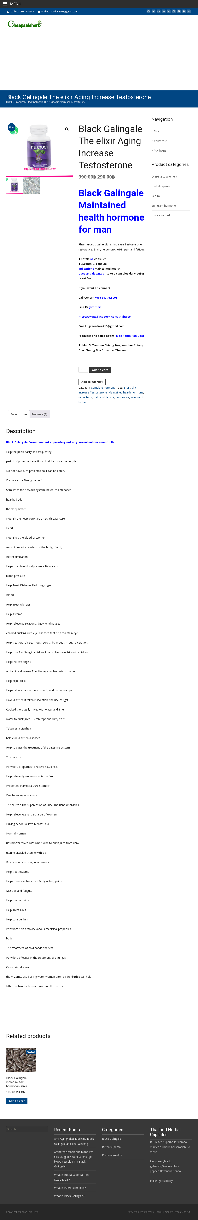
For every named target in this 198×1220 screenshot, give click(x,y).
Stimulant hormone (103, 387)
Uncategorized (161, 215)
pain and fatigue (104, 397)
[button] (66, 129)
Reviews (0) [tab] (39, 414)
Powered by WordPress (141, 1212)
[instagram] (174, 13)
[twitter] (153, 13)
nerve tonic (85, 397)
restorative (122, 397)
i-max (166, 1212)
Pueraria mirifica (112, 1155)
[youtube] (158, 13)
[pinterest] (184, 13)
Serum (156, 196)
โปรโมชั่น (160, 150)
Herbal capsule (161, 186)
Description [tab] (19, 414)
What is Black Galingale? (69, 1196)
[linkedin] (189, 13)
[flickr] (164, 13)
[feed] (169, 13)
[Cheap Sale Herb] (21, 23)
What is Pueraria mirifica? (70, 1188)
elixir (134, 387)
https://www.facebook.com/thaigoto (105, 316)
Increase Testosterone (93, 392)
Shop (157, 131)
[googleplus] (179, 13)
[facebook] (148, 13)
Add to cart (100, 370)
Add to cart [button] (17, 1101)
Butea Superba (111, 1147)
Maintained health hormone (125, 392)
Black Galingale (111, 1138)
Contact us (160, 141)
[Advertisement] (99, 61)
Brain (127, 387)
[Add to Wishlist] (31, 1060)
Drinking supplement (164, 176)
